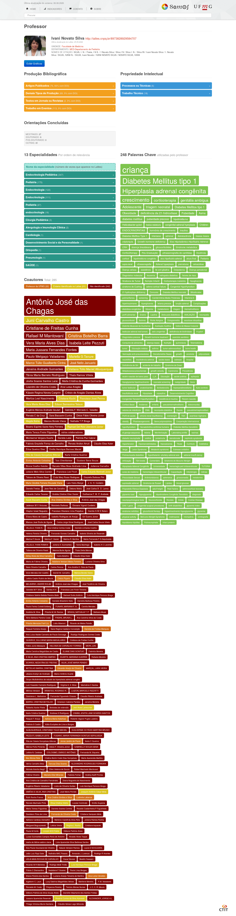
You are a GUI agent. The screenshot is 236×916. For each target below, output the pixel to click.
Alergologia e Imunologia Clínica (70, 227)
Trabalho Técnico (166, 93)
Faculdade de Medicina (72, 46)
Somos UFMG (175, 6)
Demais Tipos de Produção (70, 93)
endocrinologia (70, 212)
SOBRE (97, 8)
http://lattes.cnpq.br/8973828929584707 (110, 38)
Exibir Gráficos (34, 63)
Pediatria (70, 182)
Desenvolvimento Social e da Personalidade (70, 242)
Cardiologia (70, 235)
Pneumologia (70, 257)
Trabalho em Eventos (70, 108)
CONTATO (77, 8)
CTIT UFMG (223, 907)
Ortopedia (70, 250)
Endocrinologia (70, 190)
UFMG (203, 7)
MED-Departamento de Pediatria (85, 49)
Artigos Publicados (70, 85)
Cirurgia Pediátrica (70, 220)
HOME (32, 8)
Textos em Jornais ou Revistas (70, 100)
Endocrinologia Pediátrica (70, 174)
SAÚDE (70, 265)
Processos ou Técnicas (166, 85)
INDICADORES (54, 8)
